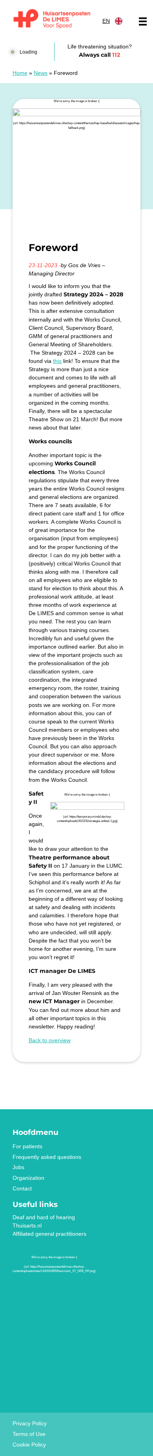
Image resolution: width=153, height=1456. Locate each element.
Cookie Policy (29, 1444)
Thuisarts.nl (27, 1225)
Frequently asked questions (47, 1157)
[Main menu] (143, 21)
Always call (99, 54)
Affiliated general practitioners (49, 1234)
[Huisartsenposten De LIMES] (52, 19)
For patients (27, 1146)
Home (20, 73)
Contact (22, 1188)
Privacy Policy (30, 1423)
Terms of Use (29, 1434)
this (57, 361)
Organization (28, 1178)
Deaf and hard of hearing (44, 1217)
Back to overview (50, 1040)
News (40, 73)
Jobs (18, 1167)
